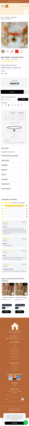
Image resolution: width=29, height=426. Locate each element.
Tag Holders (14, 17)
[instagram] (16, 385)
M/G (6, 73)
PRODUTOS (7, 17)
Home (2, 17)
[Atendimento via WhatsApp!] (25, 422)
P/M (2, 73)
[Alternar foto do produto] (12, 293)
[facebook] (13, 385)
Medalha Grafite (16, 67)
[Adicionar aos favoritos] (12, 311)
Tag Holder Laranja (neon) (6, 19)
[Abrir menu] (2, 6)
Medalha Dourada (6, 67)
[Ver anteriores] (2, 298)
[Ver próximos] (26, 298)
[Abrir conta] (24, 6)
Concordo (14, 423)
